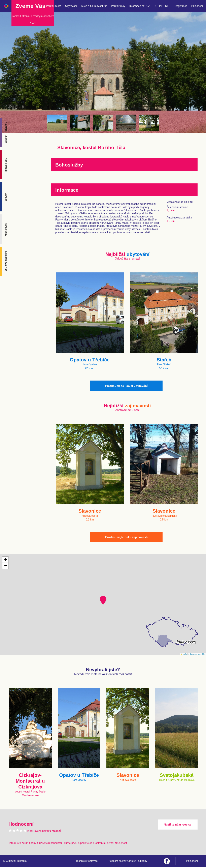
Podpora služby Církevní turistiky (127, 860)
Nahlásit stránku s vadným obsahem (32, 16)
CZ (148, 5)
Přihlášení (197, 5)
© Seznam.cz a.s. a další (196, 654)
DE (167, 5)
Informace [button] (135, 5)
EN (154, 5)
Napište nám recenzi (178, 824)
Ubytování (71, 5)
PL (160, 5)
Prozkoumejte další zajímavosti (126, 537)
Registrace (181, 5)
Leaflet (184, 654)
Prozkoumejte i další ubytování (126, 385)
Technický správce (87, 860)
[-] (57, 123)
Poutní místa (53, 5)
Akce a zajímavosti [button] (92, 5)
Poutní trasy (118, 5)
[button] (103, 600)
